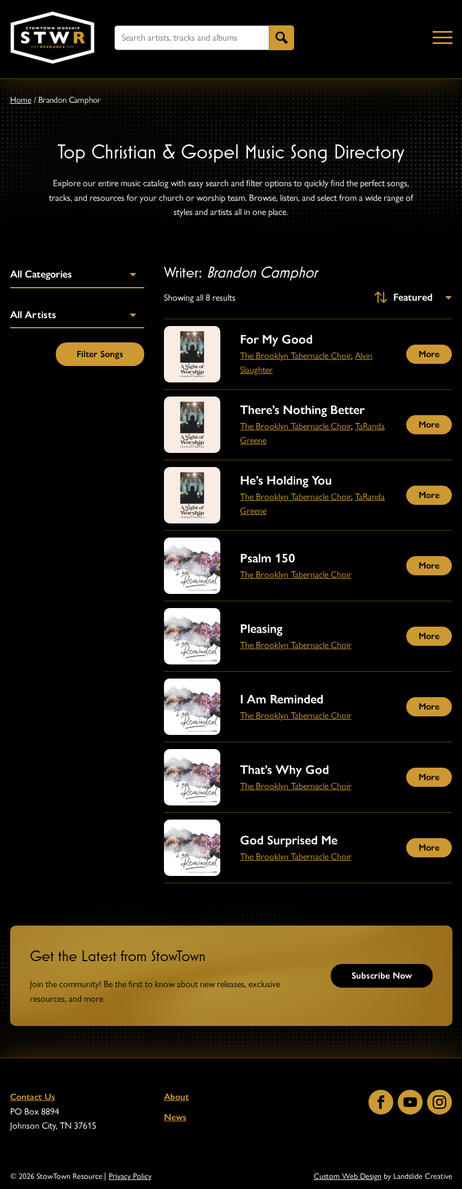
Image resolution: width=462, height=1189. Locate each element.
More (429, 354)
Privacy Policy (130, 1177)
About (176, 1096)
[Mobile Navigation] (440, 37)
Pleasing (261, 628)
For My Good (276, 339)
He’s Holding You (286, 480)
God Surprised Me (288, 840)
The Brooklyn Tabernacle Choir (295, 355)
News (175, 1117)
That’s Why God (284, 769)
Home (21, 100)
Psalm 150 (267, 558)
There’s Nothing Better (302, 409)
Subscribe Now (382, 975)
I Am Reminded (281, 699)
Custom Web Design (347, 1176)
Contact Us (32, 1096)
